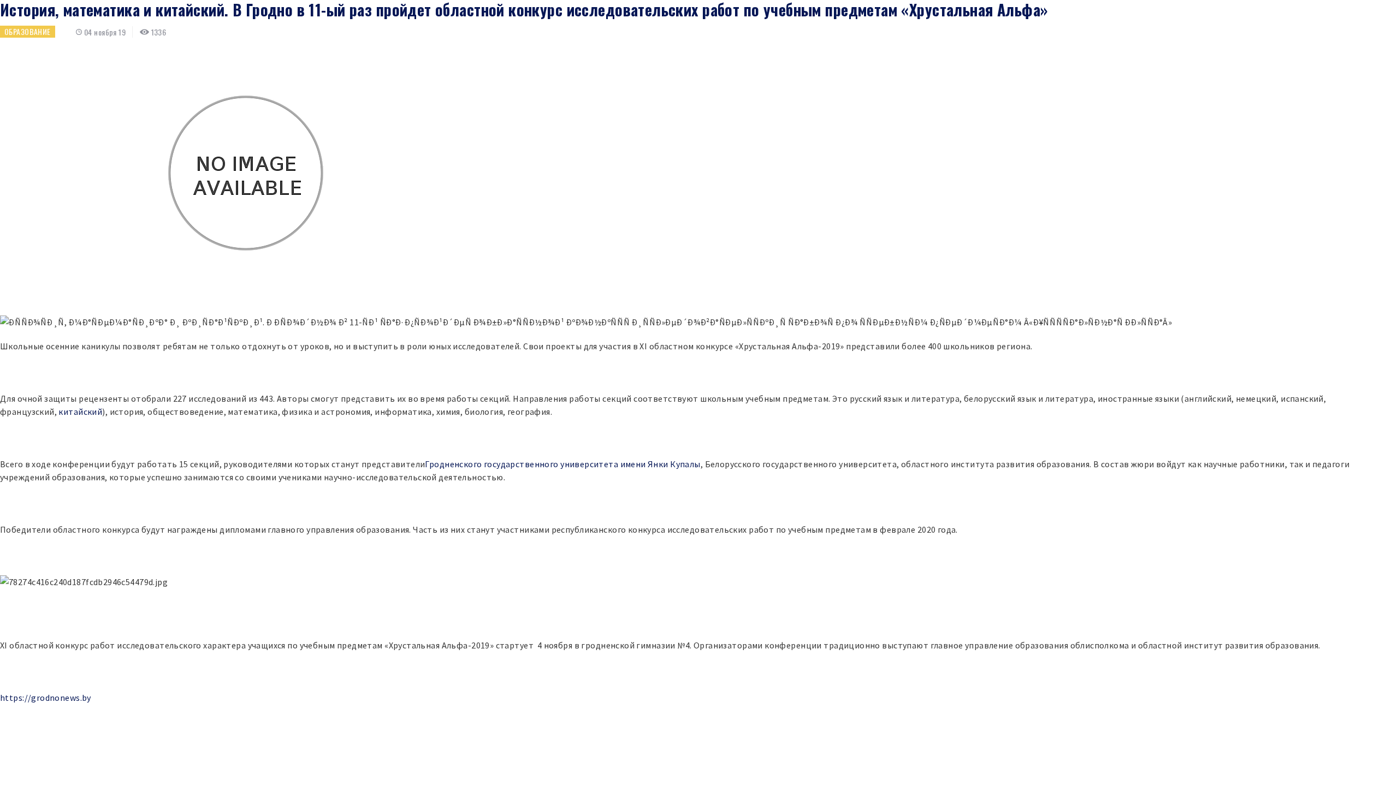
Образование (27, 31)
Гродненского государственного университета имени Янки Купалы (562, 463)
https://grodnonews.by (45, 697)
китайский (80, 411)
